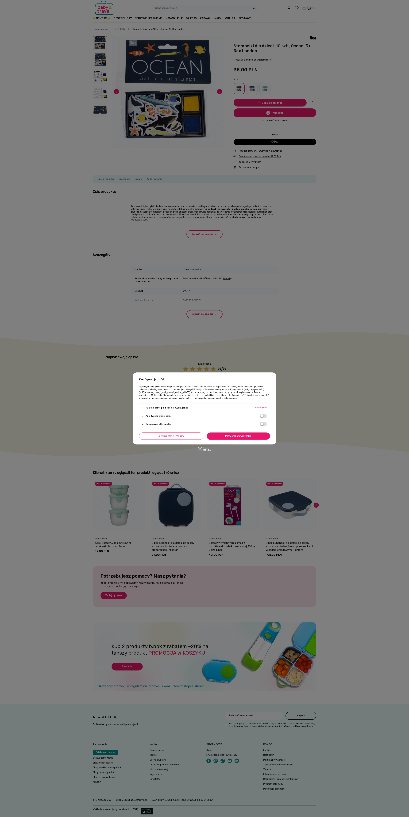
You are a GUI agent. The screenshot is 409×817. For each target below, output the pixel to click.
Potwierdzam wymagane (171, 436)
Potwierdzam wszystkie (238, 436)
